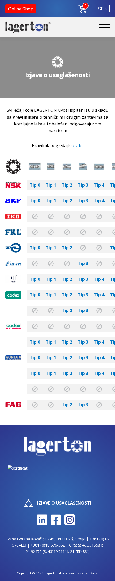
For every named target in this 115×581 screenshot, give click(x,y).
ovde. (78, 145)
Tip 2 (67, 185)
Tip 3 (83, 185)
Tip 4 (99, 185)
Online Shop (20, 8)
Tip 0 (35, 185)
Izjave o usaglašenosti (64, 503)
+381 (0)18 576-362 (47, 545)
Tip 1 (51, 185)
